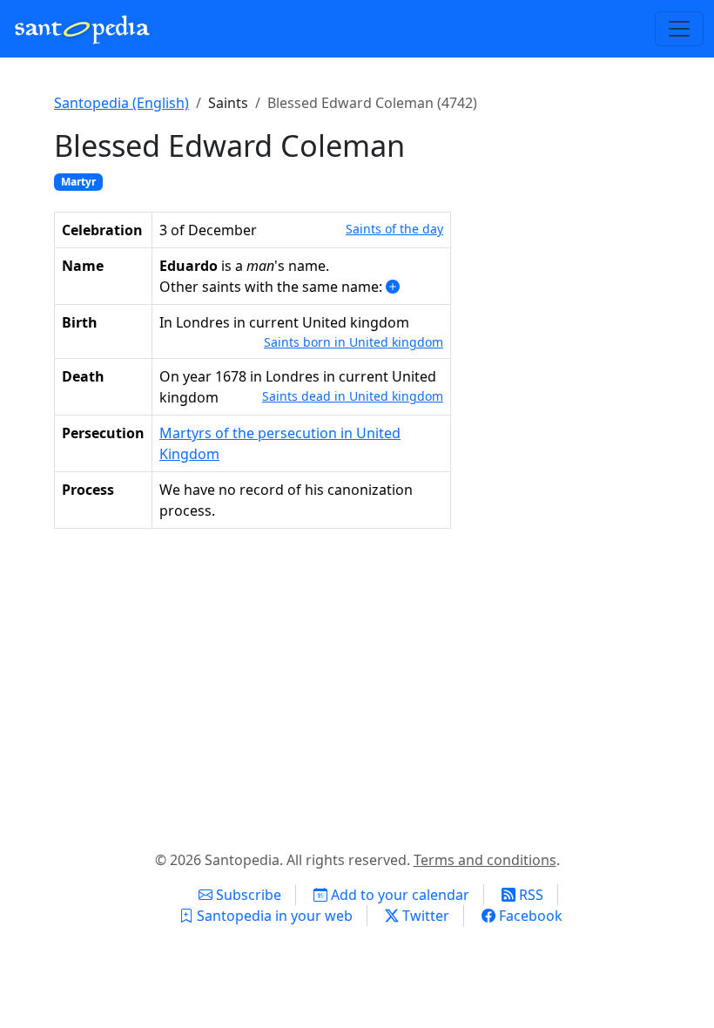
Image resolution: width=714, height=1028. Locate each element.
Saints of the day (394, 228)
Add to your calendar (398, 894)
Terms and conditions (485, 859)
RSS (529, 894)
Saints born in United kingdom (353, 342)
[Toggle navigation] (679, 28)
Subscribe (246, 894)
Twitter (424, 915)
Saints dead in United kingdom (352, 396)
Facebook (528, 915)
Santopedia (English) (121, 102)
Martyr (78, 181)
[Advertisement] (357, 686)
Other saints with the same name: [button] (272, 286)
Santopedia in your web (273, 915)
